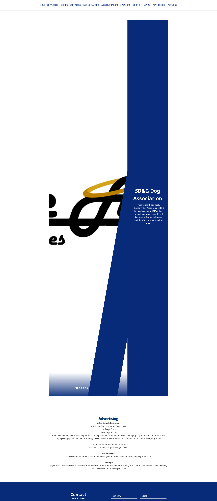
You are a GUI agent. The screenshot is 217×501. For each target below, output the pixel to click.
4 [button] (88, 388)
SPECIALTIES (75, 5)
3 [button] (84, 388)
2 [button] (80, 388)
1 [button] (76, 388)
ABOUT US (171, 5)
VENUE (145, 5)
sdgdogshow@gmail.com (67, 438)
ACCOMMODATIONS (108, 5)
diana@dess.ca (119, 469)
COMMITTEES (53, 5)
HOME (42, 5)
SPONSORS (124, 5)
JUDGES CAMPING (90, 5)
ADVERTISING (157, 5)
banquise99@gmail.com (117, 447)
